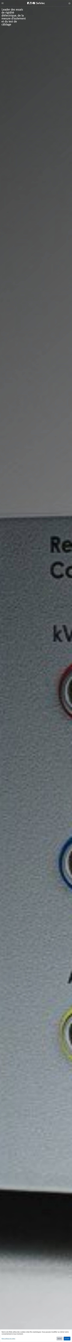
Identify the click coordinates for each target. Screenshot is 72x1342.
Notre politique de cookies (8, 1338)
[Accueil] (36, 3)
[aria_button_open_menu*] (3, 3)
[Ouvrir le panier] (69, 3)
